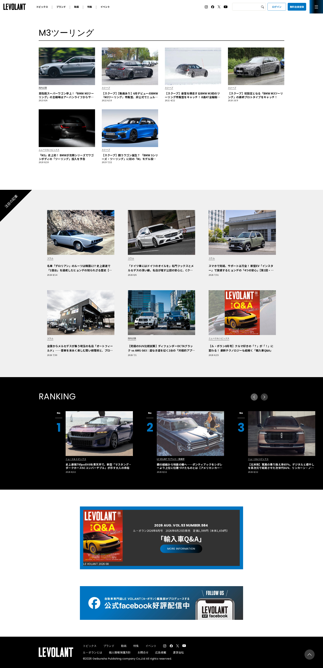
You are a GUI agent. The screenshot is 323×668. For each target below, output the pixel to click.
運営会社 (178, 652)
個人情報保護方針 (120, 652)
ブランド (61, 6)
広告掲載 (160, 652)
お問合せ (143, 652)
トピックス (42, 6)
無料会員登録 (297, 6)
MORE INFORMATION (181, 549)
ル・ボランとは (92, 652)
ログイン (276, 6)
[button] (264, 397)
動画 (76, 6)
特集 (89, 6)
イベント (105, 6)
